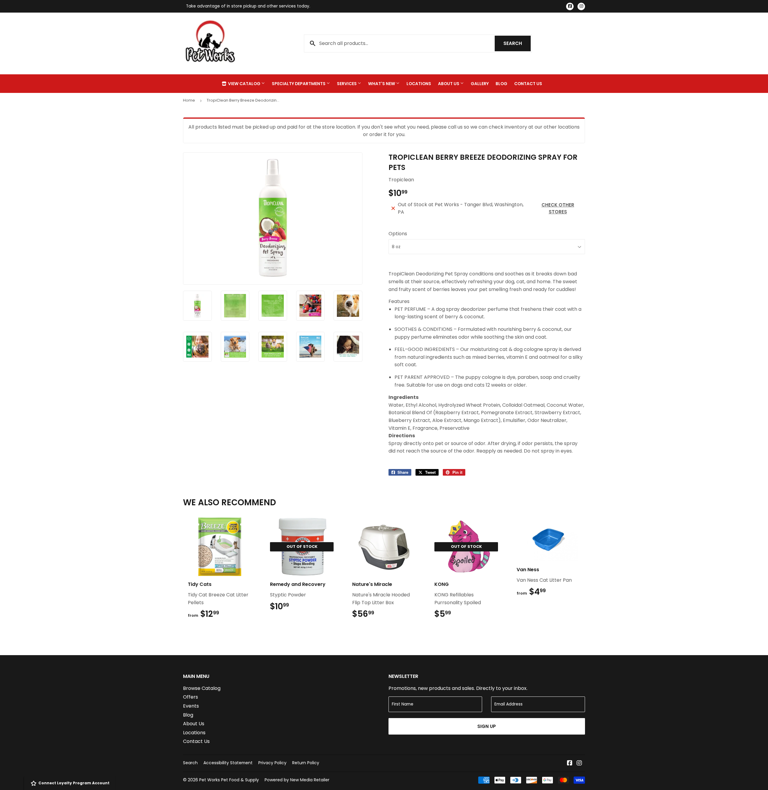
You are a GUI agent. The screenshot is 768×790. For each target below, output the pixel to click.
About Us (449, 84)
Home (189, 100)
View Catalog (244, 84)
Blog (501, 84)
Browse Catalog (201, 688)
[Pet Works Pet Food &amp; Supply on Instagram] (579, 763)
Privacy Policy (272, 763)
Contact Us (528, 84)
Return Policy (305, 763)
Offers (190, 696)
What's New (382, 84)
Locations (418, 84)
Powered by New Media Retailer (297, 780)
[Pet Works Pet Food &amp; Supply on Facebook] (569, 763)
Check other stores (558, 208)
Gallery (480, 84)
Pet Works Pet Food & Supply (229, 780)
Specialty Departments (299, 84)
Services (347, 84)
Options (397, 233)
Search (517, 43)
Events (191, 705)
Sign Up (486, 726)
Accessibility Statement (228, 763)
